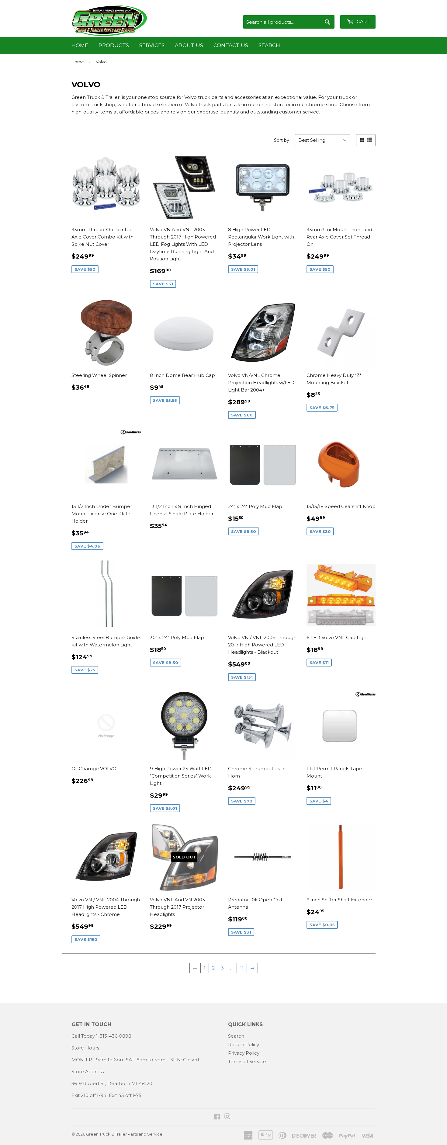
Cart (362, 21)
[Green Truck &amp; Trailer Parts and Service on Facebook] (217, 1117)
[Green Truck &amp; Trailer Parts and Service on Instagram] (227, 1117)
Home (79, 45)
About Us (189, 45)
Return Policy (243, 1044)
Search (269, 45)
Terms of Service (247, 1061)
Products (114, 45)
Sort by (281, 140)
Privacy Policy (243, 1053)
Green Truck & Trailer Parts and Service (124, 1134)
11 (242, 968)
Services (152, 45)
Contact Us (230, 45)
